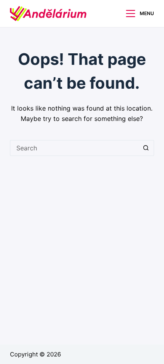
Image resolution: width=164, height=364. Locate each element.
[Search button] (146, 148)
